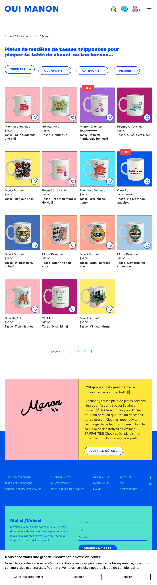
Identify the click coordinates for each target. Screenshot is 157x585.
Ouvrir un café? (61, 477)
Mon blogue (101, 483)
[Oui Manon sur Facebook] (150, 478)
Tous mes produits (28, 36)
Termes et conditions (18, 483)
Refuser (127, 577)
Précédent (54, 351)
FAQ (122, 483)
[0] (135, 9)
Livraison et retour (17, 477)
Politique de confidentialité (23, 489)
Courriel (83, 537)
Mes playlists (101, 477)
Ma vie (97, 489)
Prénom (83, 522)
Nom (81, 529)
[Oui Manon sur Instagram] (150, 484)
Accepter (78, 577)
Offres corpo (129, 489)
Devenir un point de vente (67, 489)
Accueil (9, 36)
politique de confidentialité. (119, 568)
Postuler (126, 477)
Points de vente (61, 483)
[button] (55, 70)
